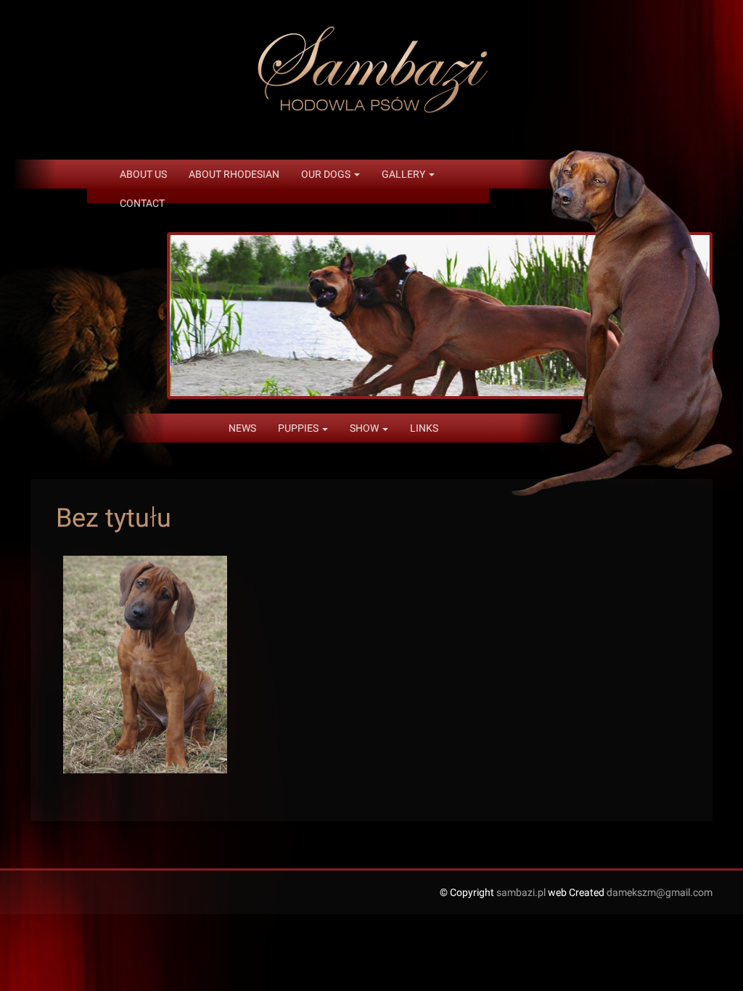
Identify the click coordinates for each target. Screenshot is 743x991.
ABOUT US (143, 174)
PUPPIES (299, 428)
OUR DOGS (327, 174)
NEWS (242, 428)
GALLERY (404, 174)
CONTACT (142, 203)
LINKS (424, 428)
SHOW (365, 428)
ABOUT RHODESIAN (234, 174)
